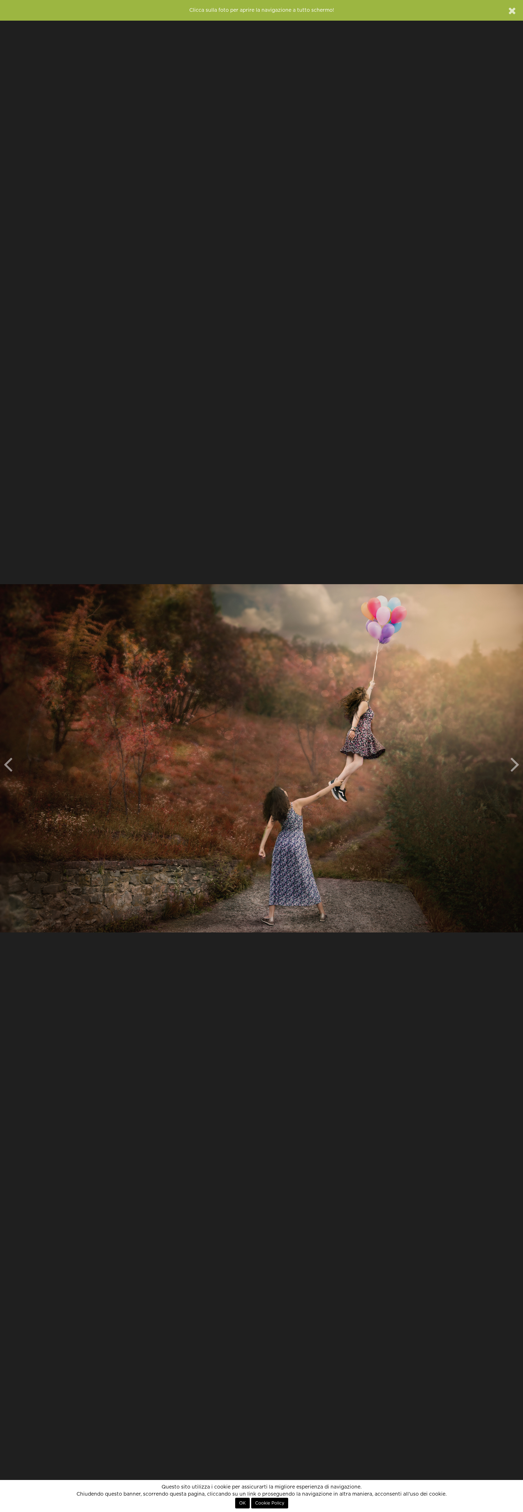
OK (242, 1503)
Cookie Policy (269, 1503)
